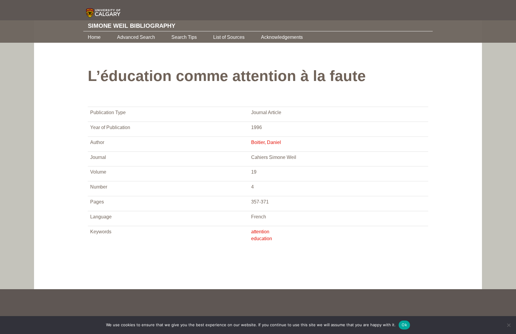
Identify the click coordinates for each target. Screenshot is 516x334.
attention (260, 231)
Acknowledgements (282, 37)
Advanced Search (136, 37)
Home (94, 37)
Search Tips (184, 37)
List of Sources (229, 37)
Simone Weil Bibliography (131, 26)
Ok (404, 324)
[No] (509, 325)
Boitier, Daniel (266, 142)
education (261, 238)
